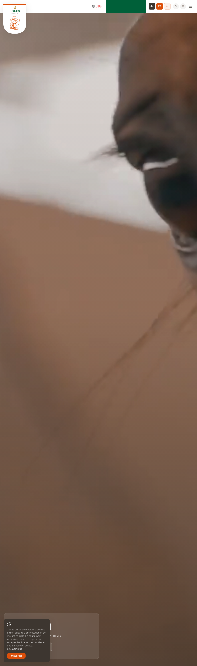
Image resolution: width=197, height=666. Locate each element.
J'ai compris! (16, 655)
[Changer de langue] (183, 6)
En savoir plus (14, 649)
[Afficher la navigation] (190, 6)
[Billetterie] (159, 6)
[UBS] (96, 6)
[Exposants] (167, 6)
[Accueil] (176, 6)
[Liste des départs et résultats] (152, 6)
